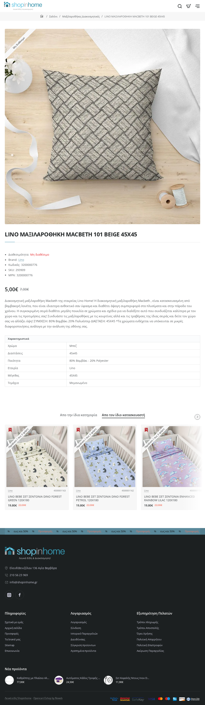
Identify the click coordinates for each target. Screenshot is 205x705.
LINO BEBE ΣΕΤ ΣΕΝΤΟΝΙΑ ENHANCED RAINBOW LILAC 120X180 (169, 498)
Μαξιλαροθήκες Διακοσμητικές (81, 16)
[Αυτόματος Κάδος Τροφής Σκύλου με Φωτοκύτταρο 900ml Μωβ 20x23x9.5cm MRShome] (58, 680)
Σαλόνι (53, 16)
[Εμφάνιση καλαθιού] (188, 6)
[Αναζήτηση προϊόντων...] (179, 6)
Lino (21, 260)
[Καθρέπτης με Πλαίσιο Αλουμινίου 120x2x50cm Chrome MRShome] (9, 680)
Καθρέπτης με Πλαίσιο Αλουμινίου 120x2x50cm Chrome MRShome (34, 678)
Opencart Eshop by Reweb (47, 698)
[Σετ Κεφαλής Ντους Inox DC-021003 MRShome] (108, 680)
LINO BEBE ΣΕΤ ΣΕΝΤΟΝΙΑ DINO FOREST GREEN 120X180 (35, 498)
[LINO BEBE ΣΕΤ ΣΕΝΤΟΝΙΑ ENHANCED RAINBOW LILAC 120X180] (173, 456)
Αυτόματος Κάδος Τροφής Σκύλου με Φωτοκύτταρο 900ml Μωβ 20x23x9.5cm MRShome (83, 678)
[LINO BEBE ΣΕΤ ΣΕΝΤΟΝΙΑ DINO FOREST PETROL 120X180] (104, 456)
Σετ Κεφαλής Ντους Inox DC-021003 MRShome (133, 678)
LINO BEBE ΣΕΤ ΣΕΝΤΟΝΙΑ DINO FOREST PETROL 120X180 (103, 498)
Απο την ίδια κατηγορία (78, 415)
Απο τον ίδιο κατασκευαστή (123, 415)
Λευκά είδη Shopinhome (18, 698)
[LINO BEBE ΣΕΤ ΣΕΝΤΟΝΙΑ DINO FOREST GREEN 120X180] (36, 456)
